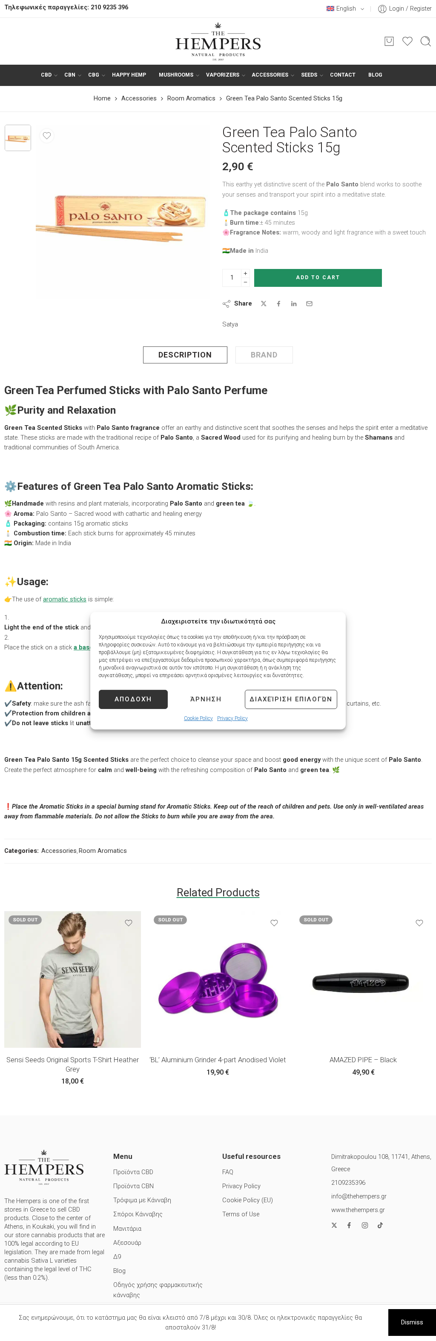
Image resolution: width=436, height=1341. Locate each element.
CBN (69, 75)
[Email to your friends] (309, 303)
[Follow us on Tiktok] (380, 1225)
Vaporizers (222, 75)
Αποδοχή (133, 699)
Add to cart (318, 277)
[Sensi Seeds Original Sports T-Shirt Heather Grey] (72, 979)
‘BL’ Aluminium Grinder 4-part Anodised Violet (217, 1060)
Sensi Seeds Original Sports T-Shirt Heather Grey (72, 1064)
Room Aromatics (191, 98)
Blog (375, 75)
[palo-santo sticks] (18, 138)
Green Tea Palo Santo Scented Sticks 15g (284, 98)
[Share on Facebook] (278, 303)
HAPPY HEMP (129, 75)
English (346, 8)
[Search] (426, 41)
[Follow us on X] (334, 1225)
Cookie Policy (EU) (247, 1200)
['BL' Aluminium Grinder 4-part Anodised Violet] (217, 979)
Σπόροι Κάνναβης (138, 1214)
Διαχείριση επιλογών (291, 699)
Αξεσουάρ (127, 1243)
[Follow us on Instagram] (365, 1225)
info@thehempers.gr (359, 1196)
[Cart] (389, 41)
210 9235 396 (109, 7)
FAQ (227, 1172)
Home (102, 98)
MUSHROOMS (176, 75)
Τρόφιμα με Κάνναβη (142, 1200)
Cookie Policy (198, 718)
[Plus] (245, 273)
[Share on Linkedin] (293, 303)
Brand (264, 354)
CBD (46, 75)
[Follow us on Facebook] (349, 1225)
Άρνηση (206, 699)
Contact (343, 75)
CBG (93, 75)
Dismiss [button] (412, 1322)
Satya (230, 324)
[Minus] (245, 282)
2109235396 (348, 1183)
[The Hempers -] (218, 41)
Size (10, 1024)
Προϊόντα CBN (133, 1186)
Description (185, 354)
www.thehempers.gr (358, 1210)
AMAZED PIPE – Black (363, 1060)
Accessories (270, 75)
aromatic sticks (64, 599)
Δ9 (117, 1257)
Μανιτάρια (127, 1228)
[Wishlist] (47, 136)
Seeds (309, 75)
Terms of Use (240, 1214)
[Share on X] (264, 303)
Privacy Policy (232, 718)
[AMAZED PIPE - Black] (363, 979)
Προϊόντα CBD (133, 1172)
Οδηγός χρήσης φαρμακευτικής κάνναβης (158, 1289)
